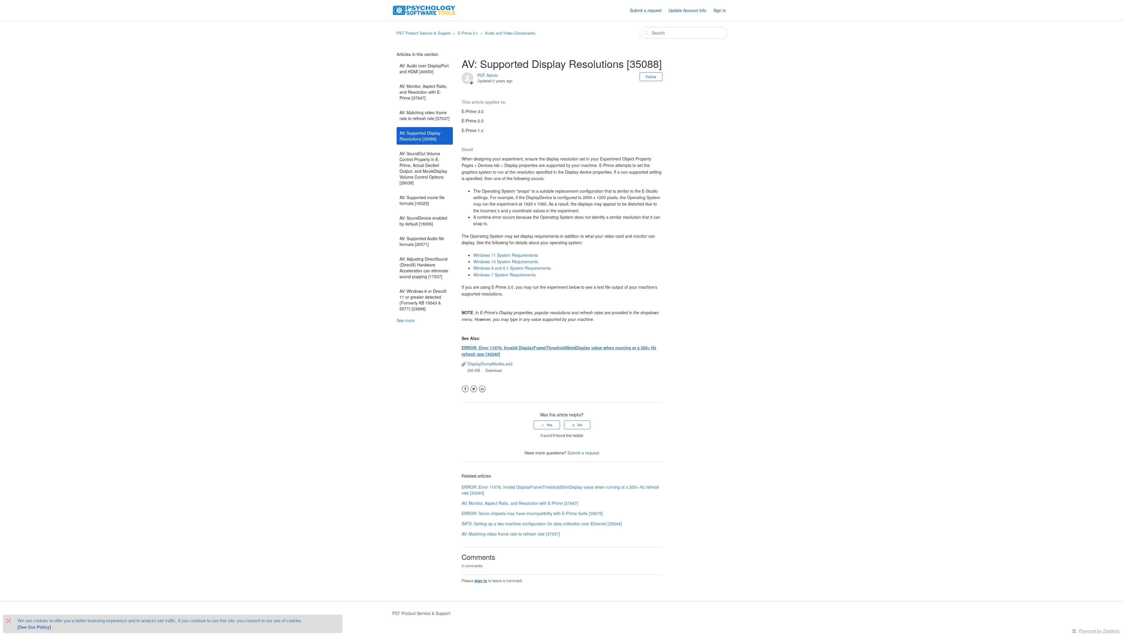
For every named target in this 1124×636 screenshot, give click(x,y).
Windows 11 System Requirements (505, 255)
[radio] (547, 424)
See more (406, 320)
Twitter (473, 389)
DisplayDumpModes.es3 (490, 364)
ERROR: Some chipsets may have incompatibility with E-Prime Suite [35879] (532, 513)
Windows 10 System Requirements (505, 261)
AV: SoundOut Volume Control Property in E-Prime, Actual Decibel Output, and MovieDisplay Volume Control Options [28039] (423, 168)
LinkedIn (482, 389)
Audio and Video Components (510, 33)
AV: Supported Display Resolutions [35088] (420, 136)
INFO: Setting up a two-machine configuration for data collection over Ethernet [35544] (542, 523)
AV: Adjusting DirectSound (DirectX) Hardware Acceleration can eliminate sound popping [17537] (424, 267)
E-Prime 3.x (468, 33)
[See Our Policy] (34, 627)
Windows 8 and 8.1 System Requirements (512, 268)
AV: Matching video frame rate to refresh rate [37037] (425, 115)
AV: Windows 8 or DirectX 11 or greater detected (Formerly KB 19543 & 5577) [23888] (423, 300)
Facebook (465, 389)
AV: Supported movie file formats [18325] (422, 200)
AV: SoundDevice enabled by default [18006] (423, 221)
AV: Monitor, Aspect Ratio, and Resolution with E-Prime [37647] (423, 92)
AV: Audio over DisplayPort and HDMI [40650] (424, 68)
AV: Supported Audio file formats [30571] (422, 241)
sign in (480, 580)
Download (493, 370)
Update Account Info (687, 10)
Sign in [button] (719, 10)
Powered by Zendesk (1099, 630)
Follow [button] (651, 76)
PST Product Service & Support (424, 33)
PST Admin (487, 75)
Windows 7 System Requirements (504, 275)
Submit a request (646, 10)
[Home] (424, 10)
